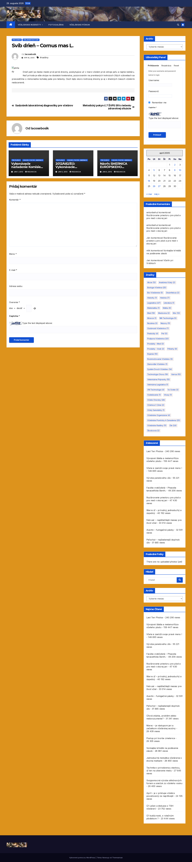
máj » (156, 194)
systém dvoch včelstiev (159, 369)
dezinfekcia (172, 293)
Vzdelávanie (154, 395)
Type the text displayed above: (37, 323)
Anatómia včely (167, 282)
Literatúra (169, 303)
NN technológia (168, 318)
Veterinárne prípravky (158, 379)
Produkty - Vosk (155, 349)
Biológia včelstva (156, 287)
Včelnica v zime (155, 405)
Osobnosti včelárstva (158, 328)
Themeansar (117, 857)
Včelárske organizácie (158, 415)
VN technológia (155, 390)
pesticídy (152, 333)
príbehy (172, 349)
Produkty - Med (155, 344)
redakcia (32, 172)
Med (151, 313)
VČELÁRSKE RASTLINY (31, 40)
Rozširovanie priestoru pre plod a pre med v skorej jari (162, 241)
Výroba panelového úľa (158, 478)
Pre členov (17, 40)
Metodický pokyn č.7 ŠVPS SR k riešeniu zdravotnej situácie (107, 107)
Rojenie (152, 354)
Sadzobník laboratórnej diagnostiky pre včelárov (44, 105)
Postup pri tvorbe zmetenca (160, 738)
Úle (173, 425)
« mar (149, 194)
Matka (167, 308)
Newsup (105, 857)
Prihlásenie (153, 65)
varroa (176, 374)
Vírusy (168, 395)
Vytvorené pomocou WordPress (82, 857)
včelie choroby (156, 400)
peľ (164, 333)
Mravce (151, 318)
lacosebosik (30, 54)
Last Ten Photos (154, 451)
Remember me (158, 102)
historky (152, 298)
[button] (178, 24)
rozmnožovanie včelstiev (160, 359)
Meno (13, 254)
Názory (165, 323)
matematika (153, 308)
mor (176, 313)
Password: (154, 91)
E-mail (13, 270)
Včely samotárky (156, 410)
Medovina (164, 313)
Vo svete (173, 390)
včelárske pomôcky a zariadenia (163, 420)
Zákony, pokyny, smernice (33, 160)
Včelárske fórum (79, 25)
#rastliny (44, 57)
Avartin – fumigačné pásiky (160, 530)
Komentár (15, 199)
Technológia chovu (157, 374)
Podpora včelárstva (158, 338)
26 (154, 186)
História (165, 298)
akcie (151, 282)
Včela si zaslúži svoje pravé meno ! (164, 468)
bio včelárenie (155, 293)
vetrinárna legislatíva (157, 384)
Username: (154, 80)
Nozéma (152, 323)
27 (159, 186)
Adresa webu (15, 286)
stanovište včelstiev (157, 364)
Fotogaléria (56, 25)
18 (149, 181)
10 (180, 170)
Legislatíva (154, 303)
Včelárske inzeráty (30, 25)
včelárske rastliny (156, 425)
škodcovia (153, 430)
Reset (176, 65)
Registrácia (166, 65)
